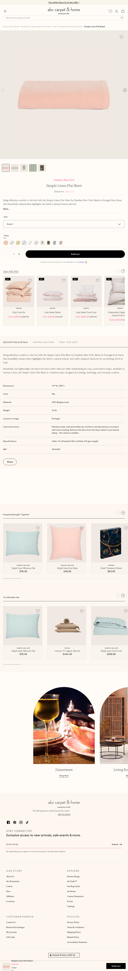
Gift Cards (10, 937)
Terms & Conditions (75, 927)
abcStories (71, 891)
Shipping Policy (74, 932)
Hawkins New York (64, 179)
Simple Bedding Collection (71, 26)
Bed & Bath (14, 26)
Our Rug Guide (73, 886)
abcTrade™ (72, 881)
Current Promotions (75, 896)
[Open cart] (123, 11)
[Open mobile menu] (5, 11)
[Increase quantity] (19, 254)
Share (10, 461)
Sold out (75, 254)
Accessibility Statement (77, 942)
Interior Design (73, 876)
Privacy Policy (73, 922)
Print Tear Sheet (68, 342)
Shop (5, 26)
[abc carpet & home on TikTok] (27, 822)
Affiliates (10, 896)
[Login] (116, 11)
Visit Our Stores (64, 814)
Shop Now (64, 775)
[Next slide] (123, 271)
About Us (10, 876)
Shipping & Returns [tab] (43, 342)
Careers (9, 886)
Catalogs (71, 906)
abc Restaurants (13, 881)
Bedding (25, 26)
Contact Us (11, 922)
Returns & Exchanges (15, 927)
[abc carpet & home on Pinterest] (14, 822)
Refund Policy (73, 937)
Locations (10, 901)
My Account (11, 932)
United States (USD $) (63, 955)
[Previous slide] (118, 271)
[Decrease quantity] (8, 254)
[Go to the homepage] (64, 14)
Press (8, 891)
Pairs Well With (10, 271)
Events (70, 901)
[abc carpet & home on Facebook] (8, 822)
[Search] (122, 17)
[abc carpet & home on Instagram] (20, 822)
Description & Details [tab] (15, 342)
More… (6, 208)
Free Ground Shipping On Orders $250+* (64, 2)
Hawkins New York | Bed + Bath (43, 26)
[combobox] (64, 17)
